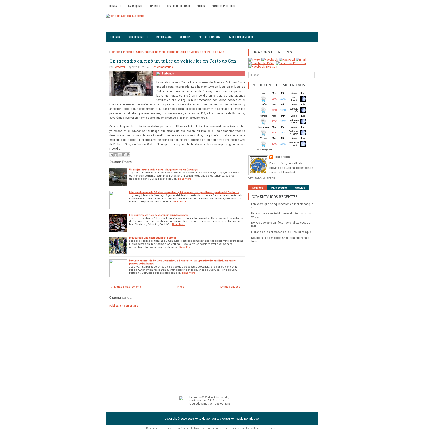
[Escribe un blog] (115, 154)
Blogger (254, 418)
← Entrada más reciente (126, 286)
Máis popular (279, 187)
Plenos (201, 6)
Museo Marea (164, 37)
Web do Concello (138, 37)
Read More (184, 178)
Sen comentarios (162, 67)
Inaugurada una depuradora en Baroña (152, 237)
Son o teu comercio (241, 37)
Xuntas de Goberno (178, 6)
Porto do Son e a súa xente (212, 418)
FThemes (165, 428)
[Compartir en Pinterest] (128, 154)
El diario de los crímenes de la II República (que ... (282, 232)
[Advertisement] (281, 315)
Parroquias (135, 6)
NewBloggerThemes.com (263, 428)
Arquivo (300, 187)
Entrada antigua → (232, 286)
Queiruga (142, 51)
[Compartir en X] (119, 154)
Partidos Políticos (223, 6)
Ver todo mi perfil (262, 178)
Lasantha (199, 428)
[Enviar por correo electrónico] (111, 154)
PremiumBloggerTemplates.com (226, 428)
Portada (115, 37)
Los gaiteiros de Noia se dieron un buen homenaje (158, 214)
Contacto (115, 6)
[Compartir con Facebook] (124, 154)
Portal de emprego (210, 37)
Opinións (257, 187)
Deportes (154, 6)
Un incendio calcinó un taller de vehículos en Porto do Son (187, 51)
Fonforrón (120, 67)
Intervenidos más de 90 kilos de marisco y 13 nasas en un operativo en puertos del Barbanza (184, 192)
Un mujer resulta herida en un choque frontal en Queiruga (163, 169)
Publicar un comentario (123, 305)
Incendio (128, 51)
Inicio (180, 286)
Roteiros (185, 37)
